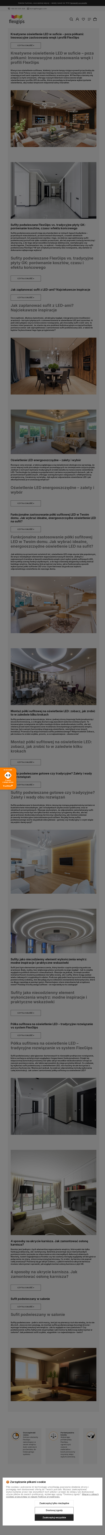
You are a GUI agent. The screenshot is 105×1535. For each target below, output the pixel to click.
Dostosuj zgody (54, 1510)
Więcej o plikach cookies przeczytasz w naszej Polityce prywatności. (52, 1495)
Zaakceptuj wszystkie (54, 1517)
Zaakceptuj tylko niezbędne (54, 1503)
